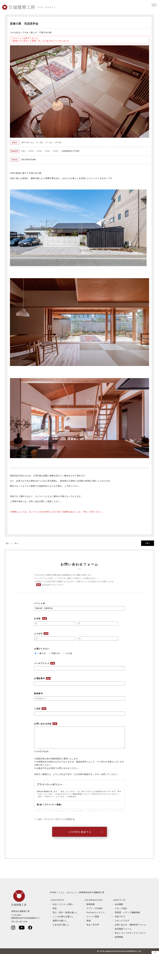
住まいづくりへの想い (63, 904)
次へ (16, 543)
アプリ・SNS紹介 (94, 908)
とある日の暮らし (61, 925)
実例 (88, 921)
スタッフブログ (122, 921)
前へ (8, 543)
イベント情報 (92, 916)
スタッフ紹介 (121, 908)
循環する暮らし (60, 921)
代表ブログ (120, 916)
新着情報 (90, 904)
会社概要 (119, 904)
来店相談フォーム (123, 929)
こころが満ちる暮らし (63, 916)
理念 (55, 908)
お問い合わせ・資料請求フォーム (130, 925)
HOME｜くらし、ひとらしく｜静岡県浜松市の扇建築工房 (77, 892)
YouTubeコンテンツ (95, 912)
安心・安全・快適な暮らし (65, 912)
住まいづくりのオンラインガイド (130, 933)
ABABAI (130, 951)
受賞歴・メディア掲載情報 (127, 912)
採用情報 (119, 937)
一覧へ (147, 543)
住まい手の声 (92, 925)
